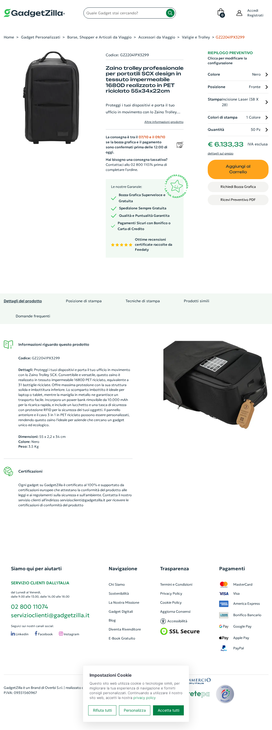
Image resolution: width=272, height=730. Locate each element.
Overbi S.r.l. (54, 688)
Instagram (71, 634)
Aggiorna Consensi (175, 612)
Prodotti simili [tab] (196, 301)
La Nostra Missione (124, 602)
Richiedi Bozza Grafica (238, 187)
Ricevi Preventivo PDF (238, 200)
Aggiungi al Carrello (238, 169)
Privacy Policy (171, 593)
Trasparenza (174, 568)
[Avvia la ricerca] (170, 13)
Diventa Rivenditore (125, 629)
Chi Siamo (117, 584)
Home (9, 37)
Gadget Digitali (121, 612)
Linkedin (21, 634)
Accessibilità (177, 621)
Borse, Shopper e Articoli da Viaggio (99, 37)
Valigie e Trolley (196, 37)
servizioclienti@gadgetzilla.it (82, 500)
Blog (112, 620)
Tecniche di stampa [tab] (143, 301)
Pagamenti (232, 568)
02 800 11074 (29, 606)
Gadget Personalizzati (40, 37)
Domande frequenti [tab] (33, 316)
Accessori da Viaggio (156, 37)
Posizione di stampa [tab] (84, 301)
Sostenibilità (119, 593)
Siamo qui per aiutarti (36, 568)
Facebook (45, 634)
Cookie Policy (171, 602)
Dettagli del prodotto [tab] (23, 301)
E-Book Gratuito (122, 638)
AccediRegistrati (255, 12)
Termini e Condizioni (176, 584)
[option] (215, 385)
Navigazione (123, 568)
